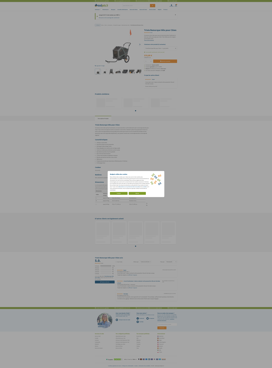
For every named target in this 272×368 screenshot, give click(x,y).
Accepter (119, 193)
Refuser (137, 193)
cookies (145, 186)
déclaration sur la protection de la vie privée (129, 186)
